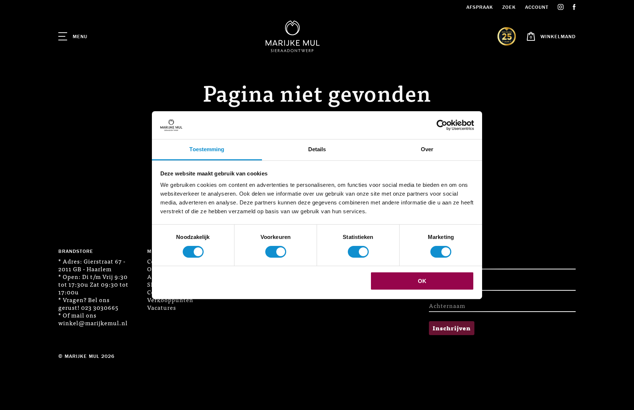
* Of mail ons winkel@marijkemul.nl (93, 318)
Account (537, 7)
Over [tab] (427, 149)
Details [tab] (317, 149)
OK (422, 281)
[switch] (275, 252)
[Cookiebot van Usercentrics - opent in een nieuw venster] (442, 125)
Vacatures (161, 307)
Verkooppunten (170, 299)
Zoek (509, 7)
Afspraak (479, 7)
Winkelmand (558, 36)
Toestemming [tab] (206, 149)
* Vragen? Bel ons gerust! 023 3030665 (88, 303)
